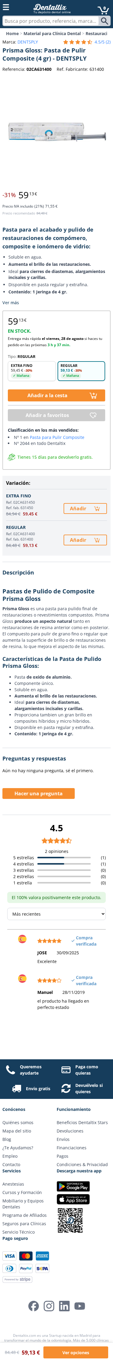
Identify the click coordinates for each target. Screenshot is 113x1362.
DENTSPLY (27, 42)
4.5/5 (103, 42)
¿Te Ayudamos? (17, 1147)
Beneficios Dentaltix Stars (82, 1122)
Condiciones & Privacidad (82, 1164)
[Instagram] (49, 1306)
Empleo (9, 1156)
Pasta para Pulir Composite (57, 437)
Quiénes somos (17, 1122)
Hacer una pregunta (38, 793)
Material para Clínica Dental (52, 33)
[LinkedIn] (64, 1306)
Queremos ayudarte (31, 1070)
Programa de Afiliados (24, 1215)
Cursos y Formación (22, 1192)
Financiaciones (71, 1147)
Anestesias (13, 1184)
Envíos (63, 1139)
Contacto (11, 1164)
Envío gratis (38, 1088)
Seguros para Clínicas (24, 1223)
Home (12, 33)
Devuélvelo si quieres (89, 1088)
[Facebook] (33, 1306)
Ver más (10, 302)
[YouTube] (79, 1306)
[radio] (32, 371)
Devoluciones (70, 1131)
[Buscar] (105, 21)
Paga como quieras (86, 1070)
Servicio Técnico (18, 1232)
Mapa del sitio (16, 1131)
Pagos (62, 1156)
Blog (6, 1139)
